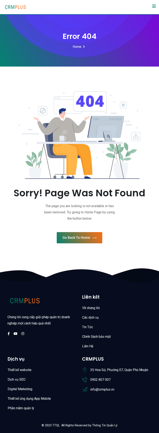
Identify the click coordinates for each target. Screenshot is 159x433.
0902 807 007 (100, 380)
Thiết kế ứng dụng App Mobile (29, 399)
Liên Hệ (87, 346)
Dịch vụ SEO (16, 379)
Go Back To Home (76, 238)
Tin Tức (87, 327)
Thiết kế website (19, 370)
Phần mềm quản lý (21, 408)
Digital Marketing (20, 389)
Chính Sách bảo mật (96, 337)
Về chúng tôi (91, 308)
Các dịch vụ (90, 317)
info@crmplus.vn (102, 389)
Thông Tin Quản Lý (104, 425)
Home (77, 47)
